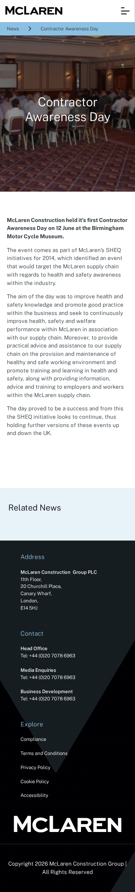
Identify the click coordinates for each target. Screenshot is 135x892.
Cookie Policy (35, 781)
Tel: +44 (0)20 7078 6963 (48, 655)
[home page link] (32, 11)
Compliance (33, 739)
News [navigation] (13, 28)
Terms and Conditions (44, 753)
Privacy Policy (35, 767)
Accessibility (34, 795)
